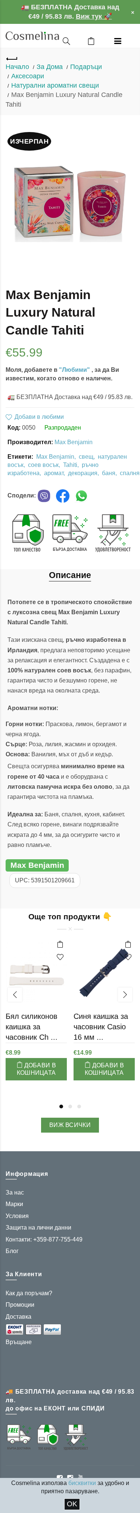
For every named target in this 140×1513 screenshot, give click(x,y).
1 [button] (61, 1106)
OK (72, 1504)
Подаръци (86, 66)
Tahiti (70, 465)
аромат (53, 473)
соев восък (43, 465)
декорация (82, 473)
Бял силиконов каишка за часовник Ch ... (31, 1026)
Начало (17, 66)
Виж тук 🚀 (94, 16)
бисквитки (82, 1483)
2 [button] (70, 1106)
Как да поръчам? (29, 1293)
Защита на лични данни (38, 1227)
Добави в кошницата (36, 1069)
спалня (130, 473)
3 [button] (79, 1106)
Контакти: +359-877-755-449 (44, 1239)
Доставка (18, 1316)
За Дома (50, 66)
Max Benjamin (74, 442)
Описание (70, 575)
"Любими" (75, 370)
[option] (36, 1013)
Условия (17, 1216)
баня (108, 473)
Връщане (19, 1342)
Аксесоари (27, 76)
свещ (86, 456)
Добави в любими (39, 417)
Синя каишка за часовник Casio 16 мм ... (101, 1026)
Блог (12, 1251)
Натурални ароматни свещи (55, 85)
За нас (15, 1192)
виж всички (70, 1125)
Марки (14, 1204)
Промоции (20, 1305)
